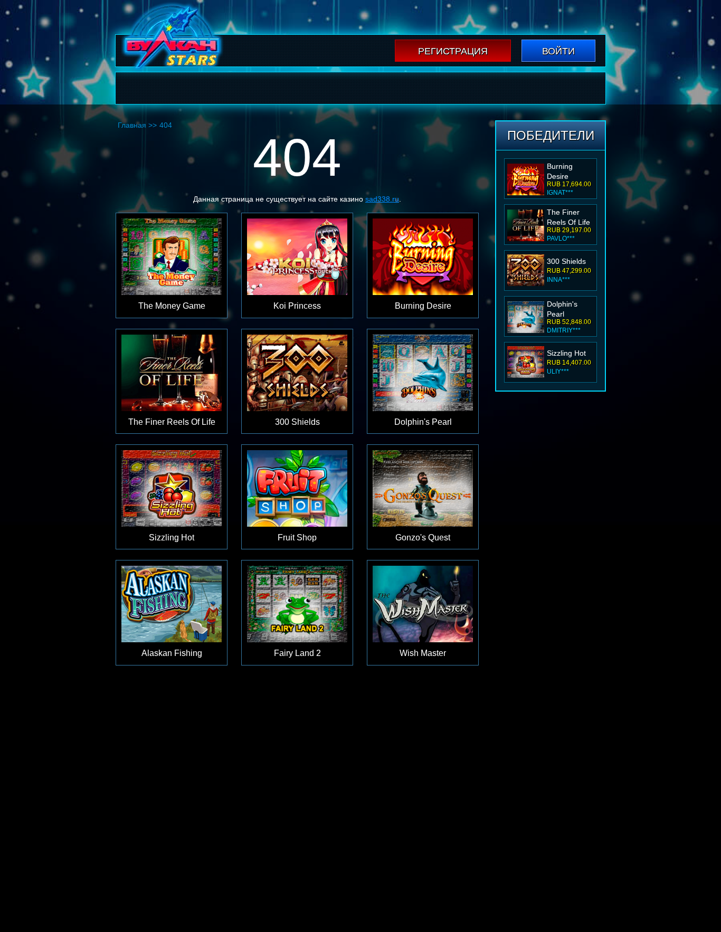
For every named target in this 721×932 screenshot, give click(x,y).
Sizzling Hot (566, 307)
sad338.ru (382, 199)
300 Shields (566, 215)
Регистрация (453, 51)
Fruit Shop (564, 353)
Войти (558, 51)
